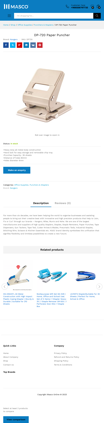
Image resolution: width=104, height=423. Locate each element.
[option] (18, 285)
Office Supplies (21, 185)
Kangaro (13, 39)
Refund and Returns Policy (66, 357)
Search (97, 16)
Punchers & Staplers (39, 185)
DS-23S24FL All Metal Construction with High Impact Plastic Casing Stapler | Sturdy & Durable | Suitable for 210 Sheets (18, 299)
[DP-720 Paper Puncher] (6, 45)
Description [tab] (41, 203)
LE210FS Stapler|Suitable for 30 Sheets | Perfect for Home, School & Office (85, 296)
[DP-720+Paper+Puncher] (12, 45)
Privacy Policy (60, 353)
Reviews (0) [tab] (63, 203)
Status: (6, 143)
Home (6, 353)
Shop (5, 361)
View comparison (16, 419)
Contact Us (8, 365)
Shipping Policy (61, 361)
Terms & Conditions (63, 365)
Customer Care (78, 5)
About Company (10, 357)
